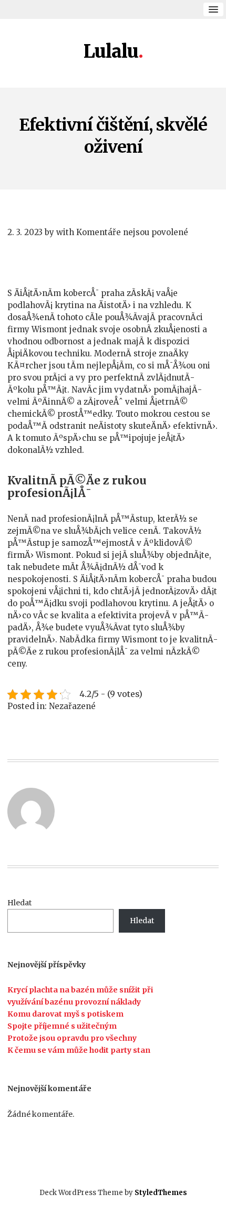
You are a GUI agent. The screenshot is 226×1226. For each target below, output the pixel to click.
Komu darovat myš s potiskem (65, 1014)
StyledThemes (161, 1192)
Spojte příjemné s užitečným (62, 1026)
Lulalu (111, 52)
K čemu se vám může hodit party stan (78, 1050)
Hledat (19, 902)
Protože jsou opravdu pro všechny (72, 1038)
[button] (213, 9)
